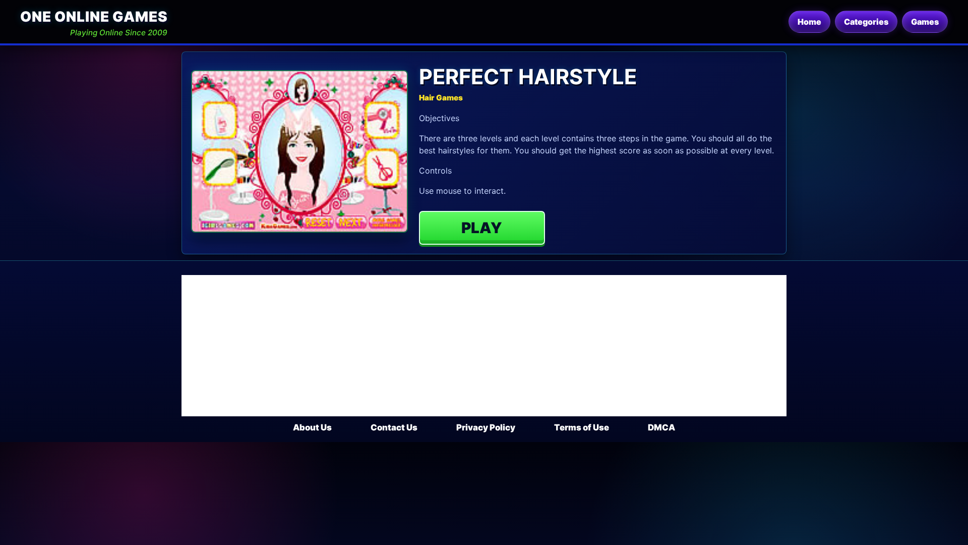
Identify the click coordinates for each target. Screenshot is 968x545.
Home (809, 22)
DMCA (661, 427)
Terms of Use (581, 427)
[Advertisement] (484, 345)
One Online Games (93, 16)
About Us (312, 427)
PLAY (481, 228)
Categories (866, 22)
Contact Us (394, 427)
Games (925, 22)
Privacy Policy (485, 427)
